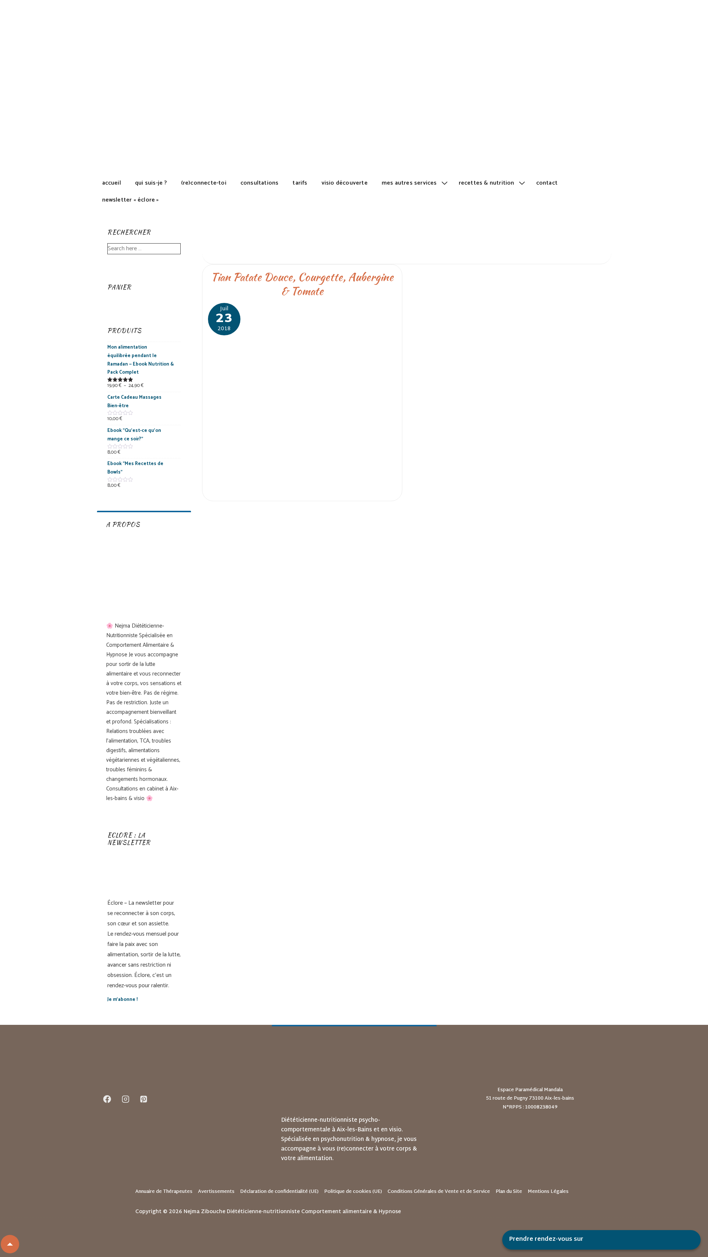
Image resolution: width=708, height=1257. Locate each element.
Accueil (111, 183)
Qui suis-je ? (151, 183)
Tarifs (299, 183)
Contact (547, 183)
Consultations (259, 183)
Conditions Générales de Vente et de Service (439, 1191)
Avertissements (216, 1191)
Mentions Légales (548, 1191)
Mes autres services (409, 183)
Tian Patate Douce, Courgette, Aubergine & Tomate (302, 284)
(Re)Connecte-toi (203, 183)
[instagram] (125, 1099)
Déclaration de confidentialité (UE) (279, 1191)
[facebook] (107, 1099)
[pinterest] (144, 1099)
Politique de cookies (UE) (353, 1191)
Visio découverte (345, 183)
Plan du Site (509, 1191)
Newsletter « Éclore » (130, 200)
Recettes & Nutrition (486, 183)
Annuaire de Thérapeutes (163, 1191)
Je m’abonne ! (122, 999)
